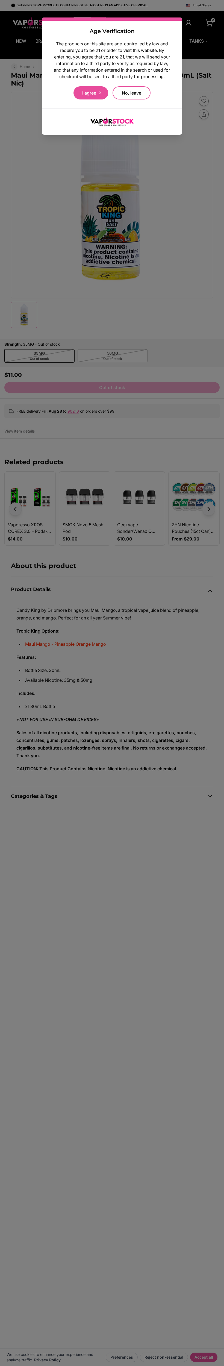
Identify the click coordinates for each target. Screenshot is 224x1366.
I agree (89, 93)
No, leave (131, 93)
